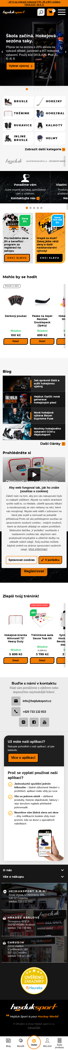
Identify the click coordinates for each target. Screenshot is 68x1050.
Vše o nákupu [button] (13, 876)
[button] (27, 89)
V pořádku (51, 560)
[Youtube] (44, 722)
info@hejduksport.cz (37, 701)
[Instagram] (23, 722)
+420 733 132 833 (34, 711)
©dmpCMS (34, 1027)
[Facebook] (34, 722)
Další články (50, 444)
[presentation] (2, 52)
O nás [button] (7, 870)
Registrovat (34, 571)
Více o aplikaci (23, 757)
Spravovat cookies (22, 560)
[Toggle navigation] (41, 12)
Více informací (37, 549)
